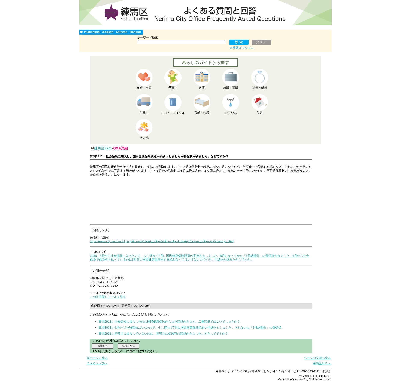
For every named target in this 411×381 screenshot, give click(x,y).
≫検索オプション (242, 47)
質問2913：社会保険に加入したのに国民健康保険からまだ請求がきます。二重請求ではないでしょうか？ (169, 321)
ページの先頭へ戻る (317, 358)
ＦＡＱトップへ (97, 363)
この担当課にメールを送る (108, 296)
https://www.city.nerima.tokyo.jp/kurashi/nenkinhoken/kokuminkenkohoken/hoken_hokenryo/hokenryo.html (161, 241)
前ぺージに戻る (97, 358)
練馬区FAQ (102, 148)
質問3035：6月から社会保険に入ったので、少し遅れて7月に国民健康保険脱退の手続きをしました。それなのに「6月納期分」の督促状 (189, 327)
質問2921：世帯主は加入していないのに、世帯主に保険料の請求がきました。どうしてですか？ (163, 333)
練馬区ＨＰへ (322, 363)
